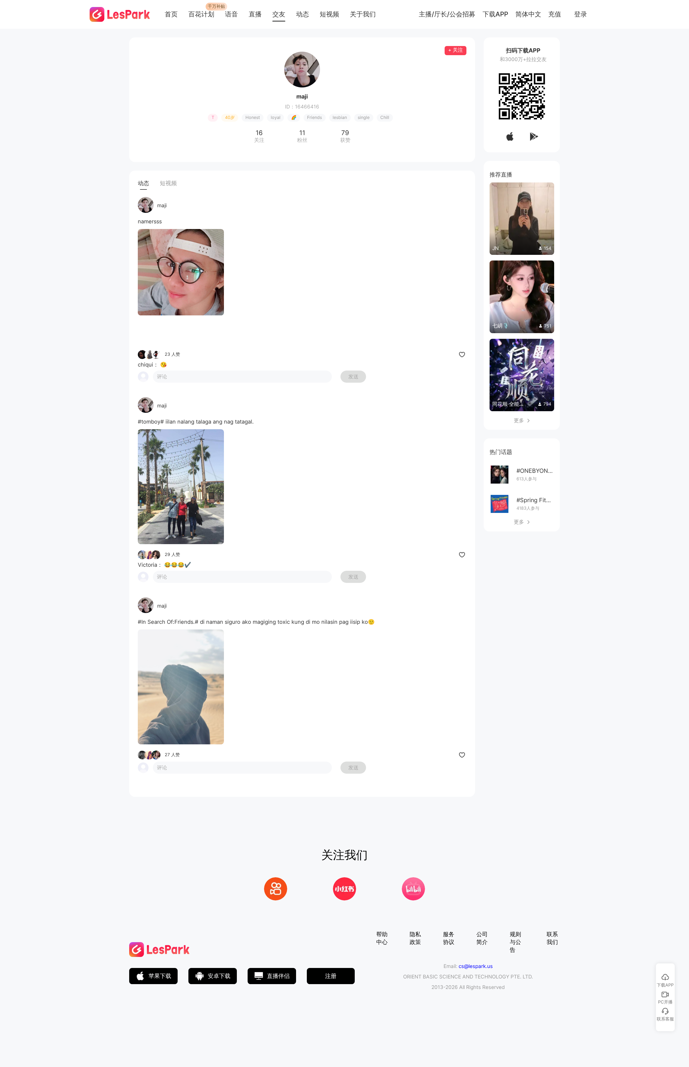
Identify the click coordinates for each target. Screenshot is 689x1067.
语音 (231, 14)
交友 (278, 14)
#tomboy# (151, 421)
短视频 (329, 14)
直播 (255, 14)
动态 (302, 14)
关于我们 (363, 14)
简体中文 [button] (528, 14)
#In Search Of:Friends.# (168, 622)
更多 (522, 420)
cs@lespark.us (476, 966)
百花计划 (201, 14)
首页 (171, 14)
